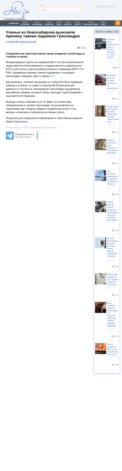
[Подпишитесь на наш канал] (22, 138)
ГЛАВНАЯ (13, 23)
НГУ (52, 76)
